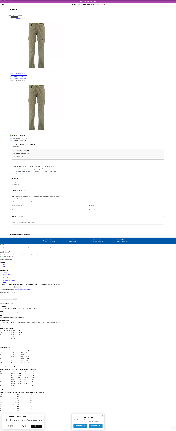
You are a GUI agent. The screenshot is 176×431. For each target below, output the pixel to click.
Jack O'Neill (5, 272)
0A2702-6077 (15, 146)
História (93, 4)
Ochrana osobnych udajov (9, 280)
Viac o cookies (10, 421)
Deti (79, 4)
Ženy (75, 4)
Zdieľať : (14, 228)
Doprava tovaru (6, 279)
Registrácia (95, 425)
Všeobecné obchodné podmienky (11, 275)
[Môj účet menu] (172, 4)
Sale (104, 4)
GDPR (4, 282)
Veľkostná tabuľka (16, 184)
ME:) (12, 259)
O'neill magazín (86, 4)
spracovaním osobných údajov (23, 289)
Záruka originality (7, 274)
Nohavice (12, 14)
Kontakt (99, 4)
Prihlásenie (80, 425)
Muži (72, 4)
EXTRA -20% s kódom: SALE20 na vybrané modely (87, 1)
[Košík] (167, 4)
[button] (174, 1)
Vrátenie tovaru (6, 277)
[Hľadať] (165, 4)
